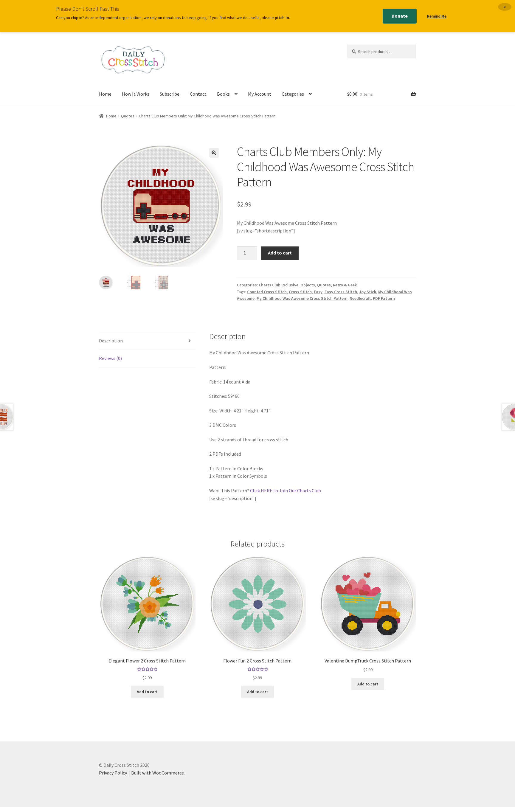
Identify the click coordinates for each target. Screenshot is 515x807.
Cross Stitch (300, 291)
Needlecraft (360, 298)
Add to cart (280, 253)
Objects (307, 285)
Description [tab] (111, 341)
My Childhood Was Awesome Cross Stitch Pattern (302, 298)
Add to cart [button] (147, 691)
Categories (293, 94)
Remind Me (436, 16)
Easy (318, 291)
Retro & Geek (345, 285)
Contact (198, 94)
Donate (400, 16)
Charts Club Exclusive (278, 285)
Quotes (127, 116)
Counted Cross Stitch (267, 291)
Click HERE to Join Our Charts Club (285, 490)
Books (223, 94)
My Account (259, 94)
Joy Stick (367, 291)
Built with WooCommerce (157, 773)
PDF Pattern (384, 298)
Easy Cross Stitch (341, 291)
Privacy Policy (113, 773)
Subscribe (169, 94)
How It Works (135, 94)
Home (105, 94)
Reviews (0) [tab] (110, 358)
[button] (214, 153)
